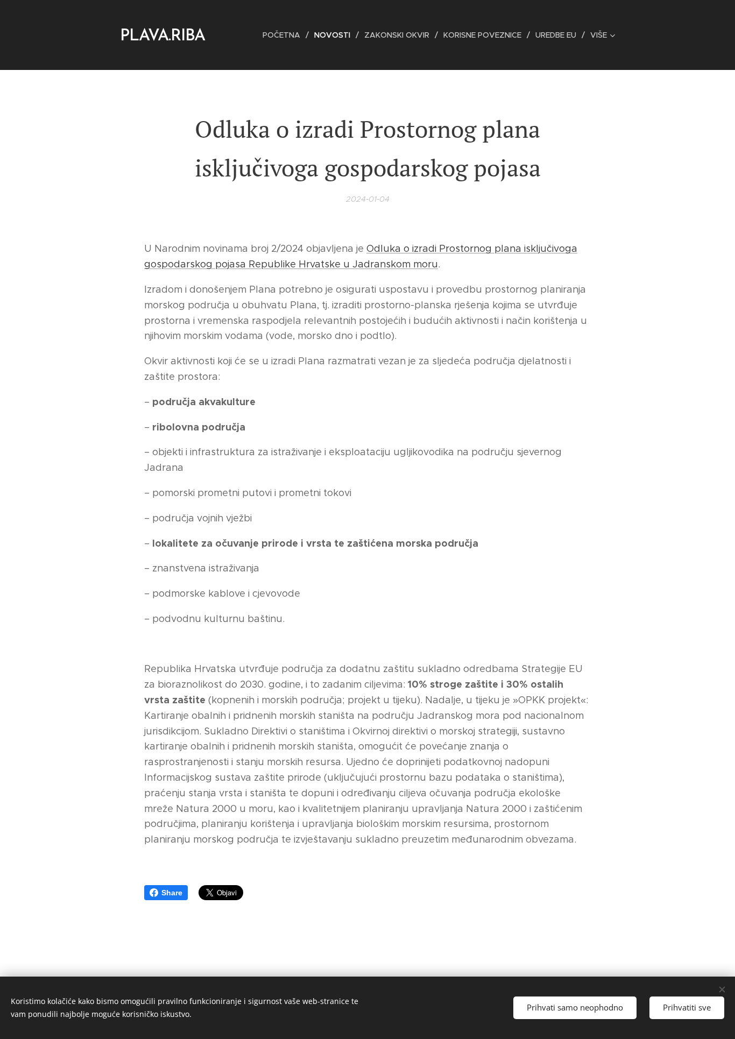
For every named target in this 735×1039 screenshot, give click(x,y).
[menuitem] (284, 35)
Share (171, 892)
